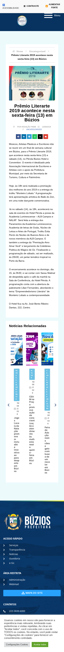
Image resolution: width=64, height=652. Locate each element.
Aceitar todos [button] (40, 644)
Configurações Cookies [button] (17, 644)
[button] (18, 136)
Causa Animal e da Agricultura (47, 389)
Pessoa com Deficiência (17, 385)
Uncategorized (34, 129)
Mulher (32, 374)
